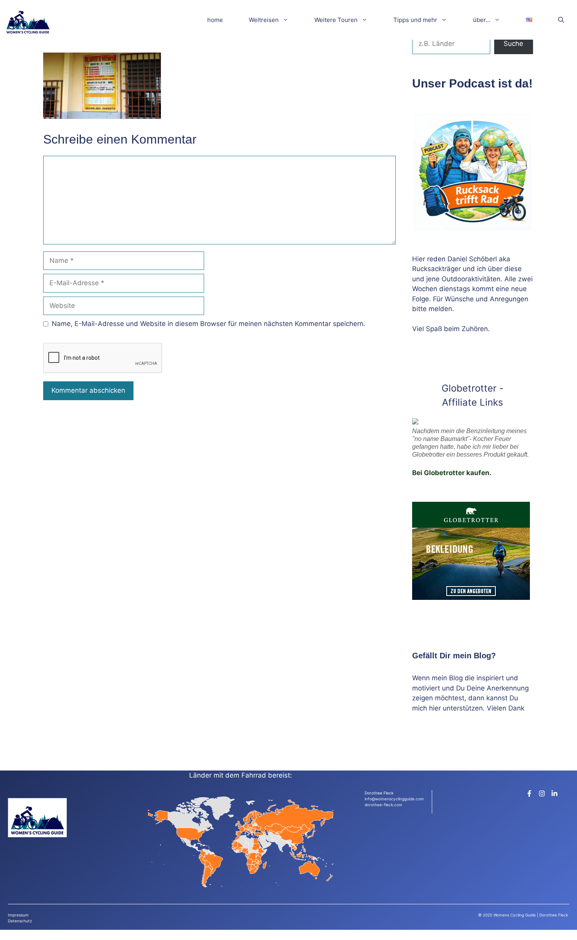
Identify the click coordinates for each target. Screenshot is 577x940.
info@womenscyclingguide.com (394, 798)
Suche (513, 43)
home (215, 20)
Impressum (18, 915)
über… (481, 20)
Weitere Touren (336, 20)
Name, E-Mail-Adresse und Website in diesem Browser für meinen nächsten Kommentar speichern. (208, 324)
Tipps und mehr (415, 20)
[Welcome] (28, 20)
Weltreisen (264, 20)
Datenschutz (20, 920)
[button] (561, 20)
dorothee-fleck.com (383, 804)
